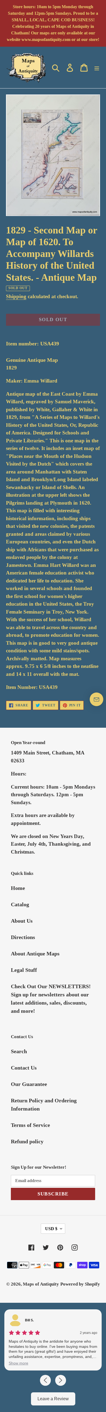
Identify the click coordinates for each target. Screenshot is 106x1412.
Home (18, 888)
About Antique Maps (35, 954)
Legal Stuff (24, 970)
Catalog (20, 904)
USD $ (51, 1228)
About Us (22, 921)
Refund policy (27, 1141)
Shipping (16, 296)
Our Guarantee (29, 1084)
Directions (23, 937)
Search (19, 1051)
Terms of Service (30, 1125)
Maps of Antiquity (41, 1284)
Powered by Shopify (80, 1284)
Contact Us (24, 1068)
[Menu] (96, 67)
